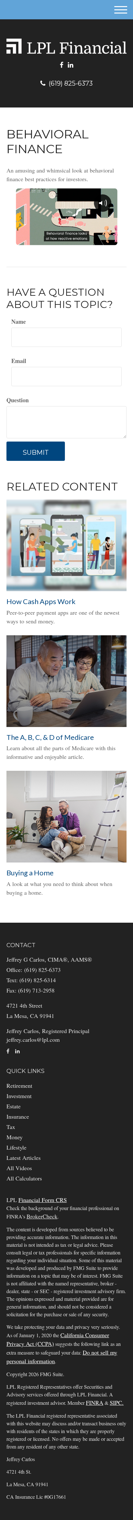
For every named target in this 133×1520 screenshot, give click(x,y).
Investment (19, 1096)
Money (14, 1137)
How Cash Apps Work (41, 601)
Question (17, 400)
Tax (10, 1127)
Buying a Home (30, 872)
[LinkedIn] (70, 65)
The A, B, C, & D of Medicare (50, 737)
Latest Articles (23, 1157)
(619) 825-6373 (71, 83)
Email (18, 361)
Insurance (17, 1116)
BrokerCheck (41, 1216)
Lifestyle (16, 1147)
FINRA (94, 1402)
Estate (13, 1106)
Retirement (19, 1085)
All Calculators (24, 1178)
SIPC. (117, 1402)
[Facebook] (61, 65)
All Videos (19, 1168)
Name (18, 321)
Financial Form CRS (42, 1200)
